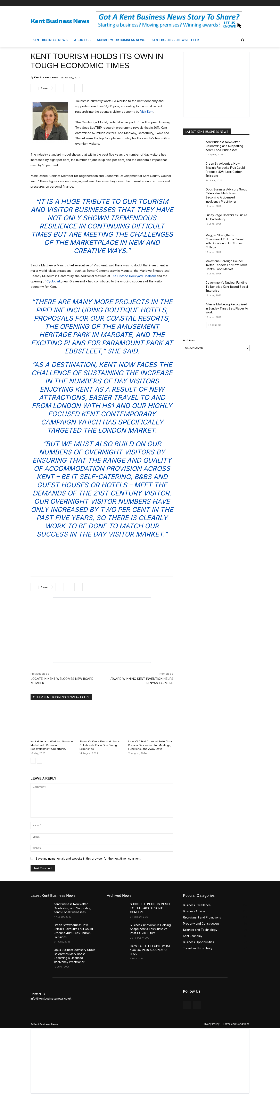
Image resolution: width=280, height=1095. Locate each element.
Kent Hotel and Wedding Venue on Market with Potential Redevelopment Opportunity (52, 745)
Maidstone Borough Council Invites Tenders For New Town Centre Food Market (226, 265)
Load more (215, 325)
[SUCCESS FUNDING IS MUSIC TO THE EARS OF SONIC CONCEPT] (117, 909)
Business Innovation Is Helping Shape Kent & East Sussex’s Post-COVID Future (150, 929)
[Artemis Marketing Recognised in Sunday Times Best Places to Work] (193, 309)
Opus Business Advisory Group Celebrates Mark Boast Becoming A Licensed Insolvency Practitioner (226, 195)
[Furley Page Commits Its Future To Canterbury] (193, 220)
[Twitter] (247, 3)
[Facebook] (241, 3)
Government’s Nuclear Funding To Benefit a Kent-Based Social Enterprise (227, 286)
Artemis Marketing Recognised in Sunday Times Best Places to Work (227, 308)
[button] (242, 40)
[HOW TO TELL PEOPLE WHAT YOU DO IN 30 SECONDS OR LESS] (117, 951)
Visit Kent (146, 112)
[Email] (88, 88)
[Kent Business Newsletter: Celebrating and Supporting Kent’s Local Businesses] (193, 147)
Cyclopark (54, 281)
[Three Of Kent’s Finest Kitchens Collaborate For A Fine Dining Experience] (102, 721)
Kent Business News (46, 77)
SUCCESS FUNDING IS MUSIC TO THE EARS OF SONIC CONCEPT (150, 908)
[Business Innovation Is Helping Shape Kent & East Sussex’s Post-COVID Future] (117, 930)
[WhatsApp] (78, 88)
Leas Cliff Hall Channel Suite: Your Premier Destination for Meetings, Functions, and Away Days (150, 745)
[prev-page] (33, 761)
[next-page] (39, 761)
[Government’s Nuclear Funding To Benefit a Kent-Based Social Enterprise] (193, 288)
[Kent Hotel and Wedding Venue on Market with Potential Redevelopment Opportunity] (53, 721)
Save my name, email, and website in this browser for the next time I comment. (88, 858)
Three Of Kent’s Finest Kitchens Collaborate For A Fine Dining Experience (100, 745)
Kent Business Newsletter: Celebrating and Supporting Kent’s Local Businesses (224, 146)
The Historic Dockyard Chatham (133, 276)
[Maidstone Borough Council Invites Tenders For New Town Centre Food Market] (193, 266)
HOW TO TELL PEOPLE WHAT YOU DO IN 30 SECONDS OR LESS (150, 950)
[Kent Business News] (63, 21)
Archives (189, 340)
